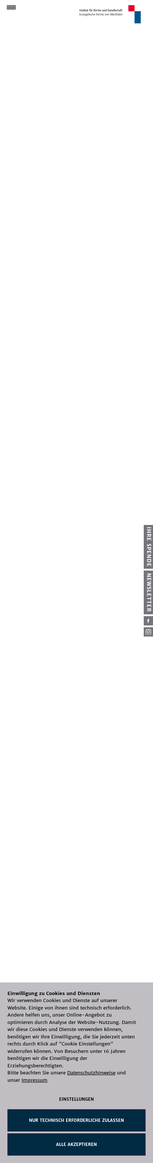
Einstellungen (76, 1099)
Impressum (35, 1080)
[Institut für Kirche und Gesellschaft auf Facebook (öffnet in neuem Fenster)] (148, 620)
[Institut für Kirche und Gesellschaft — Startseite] (110, 14)
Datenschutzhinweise (91, 1073)
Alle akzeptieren (76, 1144)
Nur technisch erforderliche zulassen (76, 1120)
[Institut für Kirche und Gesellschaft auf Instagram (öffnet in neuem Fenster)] (148, 632)
